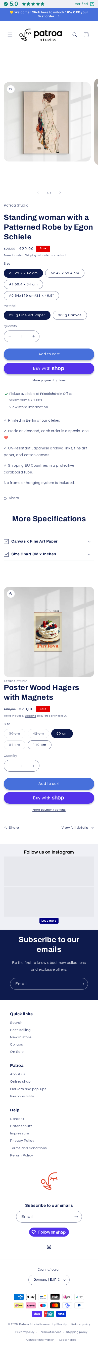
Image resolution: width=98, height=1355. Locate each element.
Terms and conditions (28, 1148)
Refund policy (80, 1324)
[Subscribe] (82, 984)
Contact (17, 1119)
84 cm (17, 746)
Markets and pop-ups (28, 1089)
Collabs (16, 1044)
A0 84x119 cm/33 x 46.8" (31, 295)
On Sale (17, 1052)
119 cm (39, 745)
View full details (75, 827)
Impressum (19, 1133)
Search (16, 1023)
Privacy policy (24, 1332)
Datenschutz (21, 1126)
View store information (28, 407)
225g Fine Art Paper (27, 315)
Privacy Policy (22, 1140)
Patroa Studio (29, 1324)
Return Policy (21, 1155)
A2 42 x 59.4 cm (65, 273)
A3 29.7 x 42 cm (23, 273)
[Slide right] (60, 192)
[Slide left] (37, 192)
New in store (20, 1037)
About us (17, 1074)
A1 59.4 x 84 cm (23, 284)
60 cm (62, 733)
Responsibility (22, 1096)
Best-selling (20, 1030)
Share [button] (14, 498)
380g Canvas (70, 315)
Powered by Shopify (53, 1324)
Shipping (30, 255)
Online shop (20, 1081)
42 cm (41, 735)
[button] (10, 34)
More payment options (49, 380)
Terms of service (50, 1332)
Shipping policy (76, 1332)
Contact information (40, 1339)
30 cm (17, 735)
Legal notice (67, 1339)
